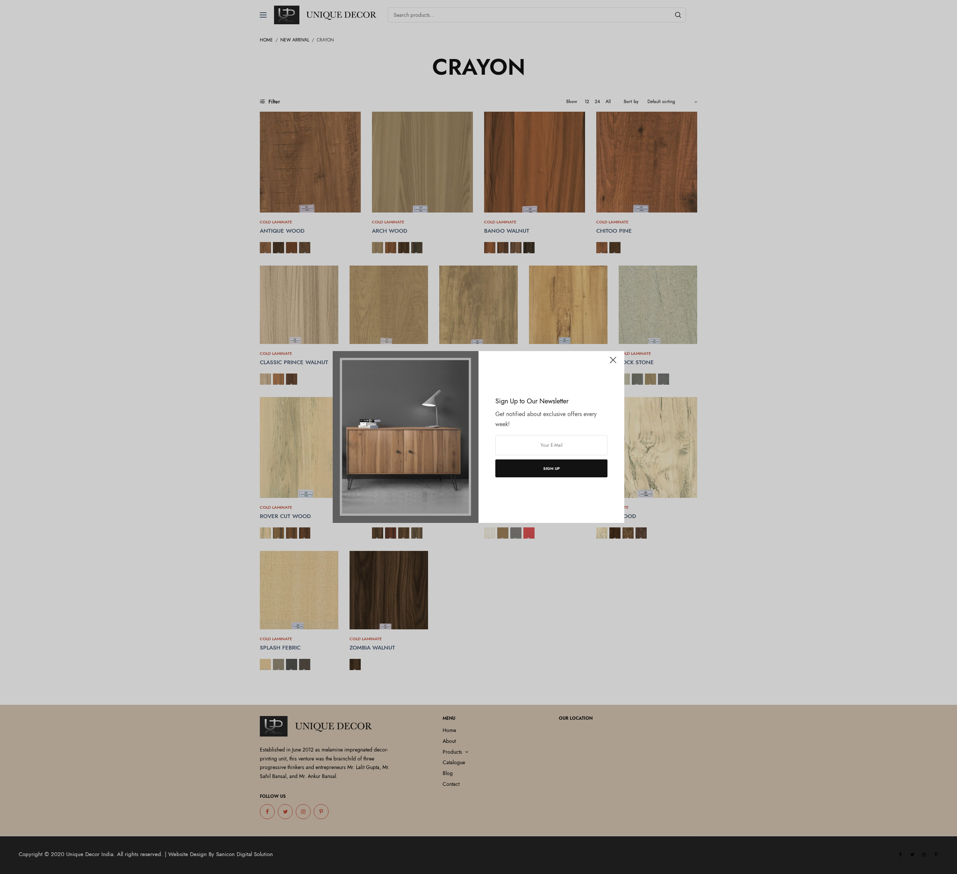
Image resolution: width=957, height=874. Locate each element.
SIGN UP (551, 468)
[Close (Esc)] (613, 363)
